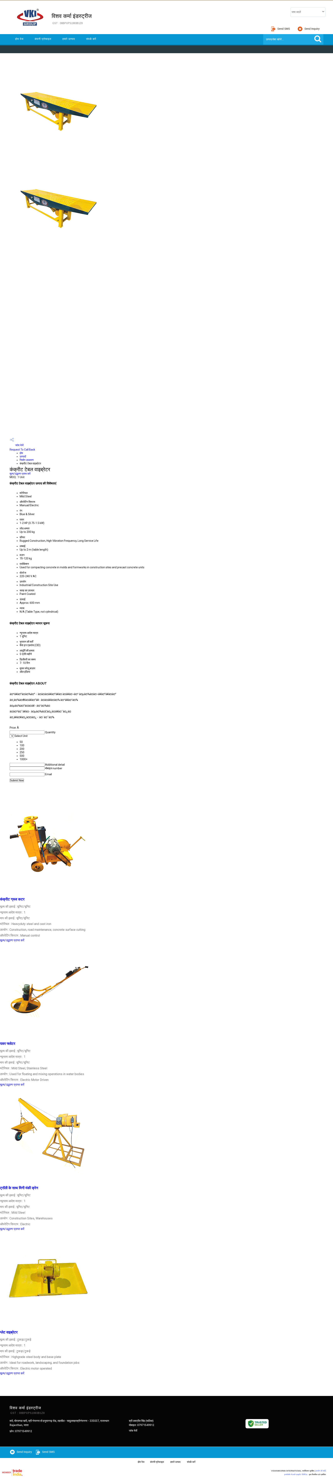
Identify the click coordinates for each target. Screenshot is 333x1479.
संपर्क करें (91, 38)
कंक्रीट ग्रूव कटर (12, 899)
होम (21, 453)
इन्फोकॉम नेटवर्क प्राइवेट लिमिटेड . (296, 1474)
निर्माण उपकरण (27, 460)
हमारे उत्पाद (68, 38)
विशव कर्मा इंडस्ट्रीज (72, 19)
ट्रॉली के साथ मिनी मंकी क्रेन (19, 1188)
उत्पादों (23, 456)
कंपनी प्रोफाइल (43, 38)
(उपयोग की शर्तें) (320, 1471)
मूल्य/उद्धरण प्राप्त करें (20, 473)
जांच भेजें (19, 445)
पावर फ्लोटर (7, 1044)
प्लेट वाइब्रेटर (9, 1332)
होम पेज (19, 38)
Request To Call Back (22, 449)
